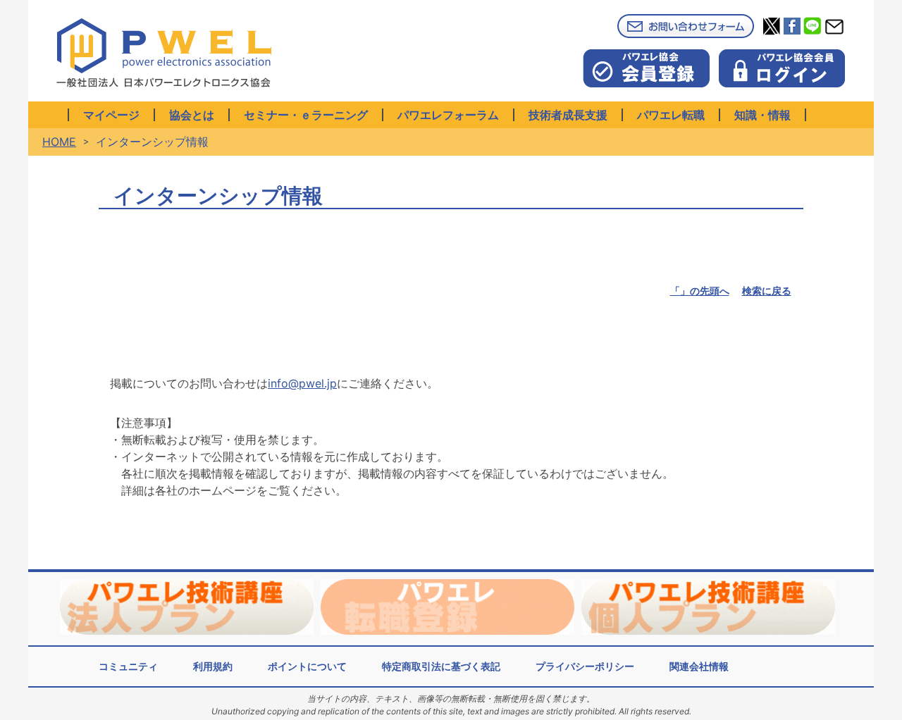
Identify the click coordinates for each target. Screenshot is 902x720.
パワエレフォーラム (448, 115)
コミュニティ (128, 666)
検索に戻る (766, 291)
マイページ (111, 115)
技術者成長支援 (568, 115)
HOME (59, 141)
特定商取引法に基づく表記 (441, 666)
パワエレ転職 (671, 115)
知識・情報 (762, 115)
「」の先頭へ (699, 291)
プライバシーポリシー (585, 666)
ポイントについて (307, 666)
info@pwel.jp (302, 383)
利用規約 (213, 666)
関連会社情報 (699, 666)
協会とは (191, 115)
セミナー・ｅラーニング (306, 115)
